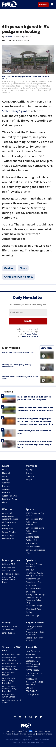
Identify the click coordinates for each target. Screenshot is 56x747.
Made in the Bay (33, 578)
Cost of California (10, 570)
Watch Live (43, 5)
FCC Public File (32, 691)
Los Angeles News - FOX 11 (34, 627)
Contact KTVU (32, 661)
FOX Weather (8, 538)
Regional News (35, 622)
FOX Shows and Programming (33, 665)
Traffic (29, 473)
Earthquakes (7, 528)
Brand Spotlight (32, 615)
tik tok (36, 716)
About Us (31, 647)
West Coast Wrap (10, 495)
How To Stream (33, 651)
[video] (47, 355)
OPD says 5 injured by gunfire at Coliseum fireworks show (25, 77)
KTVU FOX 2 (18, 37)
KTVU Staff (30, 654)
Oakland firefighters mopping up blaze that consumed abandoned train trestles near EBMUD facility (35, 421)
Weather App (8, 535)
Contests (30, 476)
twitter (41, 716)
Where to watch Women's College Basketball (10, 688)
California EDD (8, 564)
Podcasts (6, 492)
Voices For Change (34, 605)
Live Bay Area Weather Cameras (10, 517)
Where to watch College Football (9, 658)
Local (4, 469)
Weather (7, 509)
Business (6, 486)
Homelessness (8, 567)
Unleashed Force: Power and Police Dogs (10, 579)
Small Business (8, 633)
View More (46, 347)
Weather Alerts (8, 513)
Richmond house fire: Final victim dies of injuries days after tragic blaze (34, 444)
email (15, 716)
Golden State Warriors (31, 523)
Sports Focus (31, 585)
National (6, 473)
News (23, 268)
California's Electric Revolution (34, 565)
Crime (4, 476)
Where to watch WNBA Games (9, 695)
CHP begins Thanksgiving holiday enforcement (16, 365)
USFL (28, 553)
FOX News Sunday (10, 499)
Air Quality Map (9, 522)
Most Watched (11, 347)
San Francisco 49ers (34, 519)
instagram (30, 716)
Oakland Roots (32, 537)
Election (5, 502)
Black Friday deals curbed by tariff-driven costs (20, 377)
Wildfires (6, 482)
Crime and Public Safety (18, 276)
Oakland (27, 37)
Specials (30, 560)
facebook (25, 716)
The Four (30, 569)
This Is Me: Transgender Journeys (35, 593)
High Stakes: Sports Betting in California (34, 574)
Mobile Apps (31, 679)
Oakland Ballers (33, 540)
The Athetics (31, 543)
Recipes (29, 479)
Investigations (11, 560)
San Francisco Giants (35, 528)
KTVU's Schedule (33, 670)
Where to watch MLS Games (11, 701)
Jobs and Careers (33, 657)
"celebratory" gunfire (16, 111)
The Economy (8, 629)
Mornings (31, 465)
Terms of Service (30, 336)
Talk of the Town (33, 588)
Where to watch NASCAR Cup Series (10, 667)
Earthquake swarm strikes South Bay (18, 352)
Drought (6, 479)
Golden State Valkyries (31, 532)
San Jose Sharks (33, 546)
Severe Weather (9, 532)
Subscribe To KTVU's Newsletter (35, 683)
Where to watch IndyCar (9, 673)
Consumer (6, 489)
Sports (30, 509)
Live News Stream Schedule (34, 674)
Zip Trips (29, 469)
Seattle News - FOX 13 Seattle (34, 638)
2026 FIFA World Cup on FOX (35, 514)
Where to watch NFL (11, 654)
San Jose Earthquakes (35, 550)
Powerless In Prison (11, 574)
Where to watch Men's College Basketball (9, 680)
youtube (20, 716)
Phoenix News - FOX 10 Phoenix (35, 633)
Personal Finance (9, 626)
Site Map (30, 687)
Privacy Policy (31, 334)
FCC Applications (33, 694)
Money (6, 622)
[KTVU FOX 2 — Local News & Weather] (10, 4)
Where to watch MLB (11, 663)
